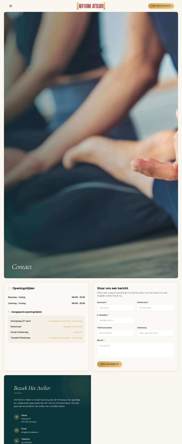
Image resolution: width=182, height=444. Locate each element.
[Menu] (10, 6)
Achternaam (143, 302)
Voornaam (102, 302)
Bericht (101, 340)
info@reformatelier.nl (29, 432)
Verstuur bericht (109, 364)
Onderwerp (142, 328)
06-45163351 (26, 443)
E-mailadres (103, 315)
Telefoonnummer (104, 328)
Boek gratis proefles (161, 6)
